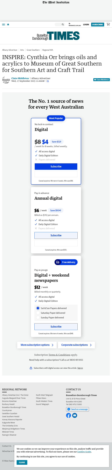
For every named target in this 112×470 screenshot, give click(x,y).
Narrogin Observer (9, 435)
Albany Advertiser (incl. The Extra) (15, 395)
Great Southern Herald (10, 416)
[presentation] (38, 308)
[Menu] (3, 24)
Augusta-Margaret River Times (14, 398)
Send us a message (79, 409)
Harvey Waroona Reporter (12, 419)
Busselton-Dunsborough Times (14, 407)
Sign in (80, 368)
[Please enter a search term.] (63, 24)
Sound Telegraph (42, 404)
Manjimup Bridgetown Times (13, 429)
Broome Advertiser (9, 401)
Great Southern (33, 50)
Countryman (7, 410)
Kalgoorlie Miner (8, 423)
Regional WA (47, 50)
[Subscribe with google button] (56, 174)
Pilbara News (41, 398)
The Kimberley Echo (10, 426)
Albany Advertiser (9, 50)
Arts (22, 50)
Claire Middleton (103, 80)
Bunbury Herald (8, 404)
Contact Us (6, 446)
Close (22, 462)
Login (86, 24)
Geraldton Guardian (9, 413)
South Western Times (44, 401)
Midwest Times (8, 432)
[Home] (8, 24)
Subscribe (97, 24)
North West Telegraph (44, 395)
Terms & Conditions (59, 354)
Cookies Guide (84, 451)
